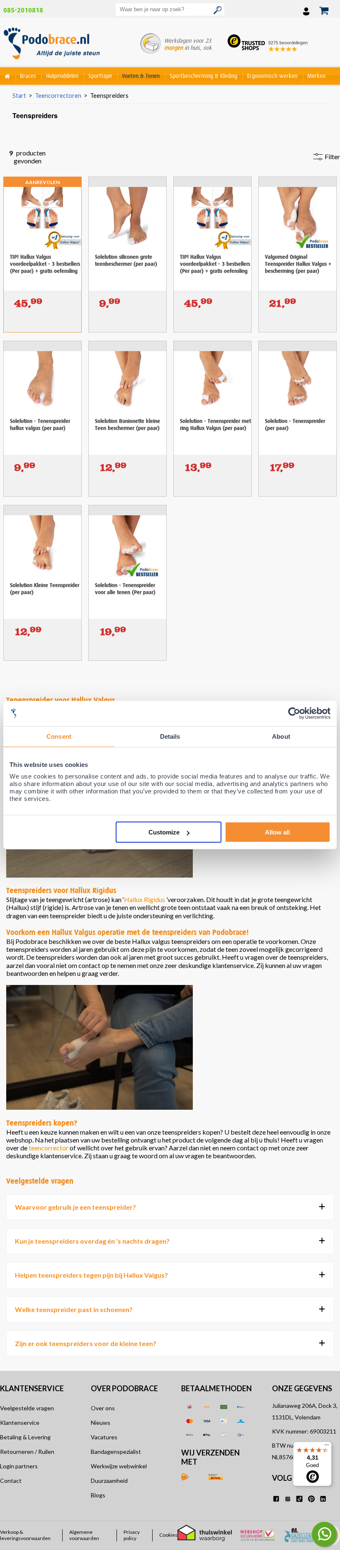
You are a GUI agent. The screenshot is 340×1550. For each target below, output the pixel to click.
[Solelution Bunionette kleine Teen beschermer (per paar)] (127, 348)
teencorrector (48, 1148)
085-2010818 (23, 10)
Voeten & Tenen (141, 76)
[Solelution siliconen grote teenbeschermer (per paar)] (127, 184)
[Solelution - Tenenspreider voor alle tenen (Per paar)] (127, 513)
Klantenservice (19, 1422)
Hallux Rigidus (144, 899)
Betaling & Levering (25, 1437)
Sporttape (100, 76)
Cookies (168, 1535)
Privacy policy (132, 1535)
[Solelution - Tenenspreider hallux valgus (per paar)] (42, 348)
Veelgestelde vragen (27, 1408)
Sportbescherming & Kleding (203, 76)
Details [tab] (170, 736)
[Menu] (327, 1447)
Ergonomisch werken (272, 76)
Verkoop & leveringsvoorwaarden (25, 1535)
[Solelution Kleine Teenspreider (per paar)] (42, 513)
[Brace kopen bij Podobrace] (51, 45)
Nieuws (100, 1422)
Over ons (103, 1408)
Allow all (277, 832)
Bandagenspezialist (116, 1451)
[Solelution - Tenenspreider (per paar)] (297, 348)
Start (19, 95)
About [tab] (281, 736)
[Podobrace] (7, 74)
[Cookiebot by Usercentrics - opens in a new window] (294, 713)
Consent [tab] (58, 736)
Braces (28, 76)
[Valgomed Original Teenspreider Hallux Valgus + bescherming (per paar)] (297, 184)
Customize (164, 832)
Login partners (19, 1466)
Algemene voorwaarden (84, 1535)
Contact (11, 1480)
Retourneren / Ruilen (27, 1451)
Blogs (98, 1495)
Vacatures (104, 1437)
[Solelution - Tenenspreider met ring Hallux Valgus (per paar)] (212, 348)
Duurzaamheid (109, 1480)
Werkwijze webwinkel (119, 1466)
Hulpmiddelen (62, 76)
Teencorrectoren (58, 95)
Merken (316, 76)
